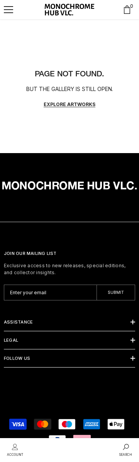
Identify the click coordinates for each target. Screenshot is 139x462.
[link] (15, 449)
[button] (8, 9)
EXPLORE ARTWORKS (69, 104)
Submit (116, 292)
